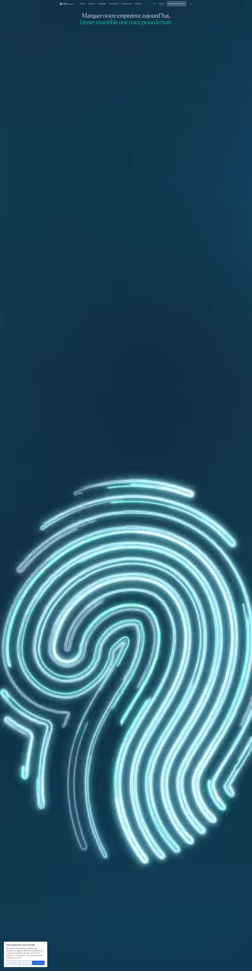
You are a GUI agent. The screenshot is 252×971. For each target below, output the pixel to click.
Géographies (102, 3)
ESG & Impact (113, 3)
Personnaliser (13, 963)
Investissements (126, 3)
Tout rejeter (25, 963)
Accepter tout (38, 963)
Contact (162, 3)
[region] (25, 954)
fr (154, 3)
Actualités (138, 3)
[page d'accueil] (67, 4)
